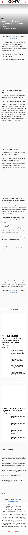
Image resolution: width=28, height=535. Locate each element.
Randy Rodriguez (9, 28)
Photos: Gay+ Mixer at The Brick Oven (18, 424)
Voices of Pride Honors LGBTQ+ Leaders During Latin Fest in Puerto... (17, 367)
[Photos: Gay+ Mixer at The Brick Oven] (5, 424)
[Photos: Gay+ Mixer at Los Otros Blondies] (5, 438)
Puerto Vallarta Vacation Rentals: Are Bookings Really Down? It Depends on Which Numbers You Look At (13, 458)
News (3, 18)
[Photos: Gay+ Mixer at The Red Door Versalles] (5, 417)
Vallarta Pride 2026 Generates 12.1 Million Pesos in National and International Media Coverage (11, 340)
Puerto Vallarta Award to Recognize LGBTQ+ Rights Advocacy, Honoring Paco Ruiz (18, 352)
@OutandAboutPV (14, 501)
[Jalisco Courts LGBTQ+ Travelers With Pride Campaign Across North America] (5, 359)
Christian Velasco (6, 413)
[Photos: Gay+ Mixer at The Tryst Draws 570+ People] (14, 396)
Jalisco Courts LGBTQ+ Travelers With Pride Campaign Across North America (17, 360)
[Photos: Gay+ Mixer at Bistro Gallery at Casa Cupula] (5, 431)
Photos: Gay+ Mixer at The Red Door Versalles (18, 417)
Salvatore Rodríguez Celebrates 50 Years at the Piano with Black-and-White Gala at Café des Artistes (13, 465)
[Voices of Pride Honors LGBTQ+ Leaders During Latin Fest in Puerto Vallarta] (5, 366)
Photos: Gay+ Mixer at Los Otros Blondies (18, 438)
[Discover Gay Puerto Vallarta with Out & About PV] (14, 1)
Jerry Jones (5, 347)
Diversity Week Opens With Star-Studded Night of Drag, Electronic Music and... (18, 374)
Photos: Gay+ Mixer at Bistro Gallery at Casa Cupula (16, 432)
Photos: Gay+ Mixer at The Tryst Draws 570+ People (13, 409)
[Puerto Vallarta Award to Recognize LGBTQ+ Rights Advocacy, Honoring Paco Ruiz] (5, 351)
